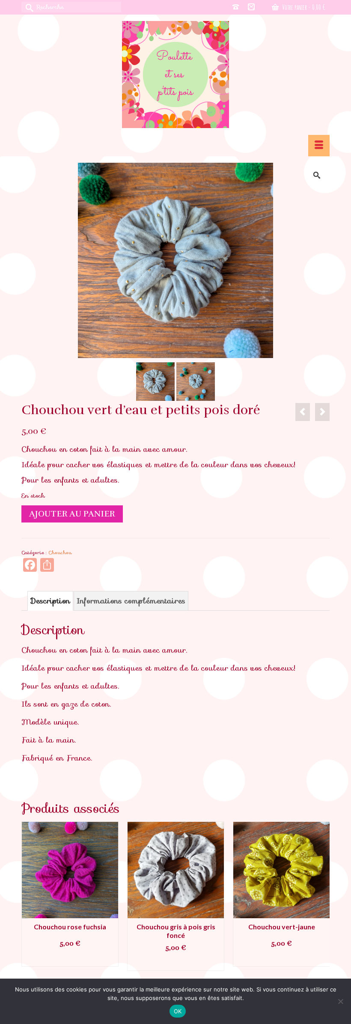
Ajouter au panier (72, 513)
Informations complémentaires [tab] (131, 601)
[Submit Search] (27, 7)
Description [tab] (50, 601)
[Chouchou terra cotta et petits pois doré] (302, 412)
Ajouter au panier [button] (70, 959)
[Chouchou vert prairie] (322, 412)
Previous (28, 896)
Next (322, 896)
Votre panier (303, 7)
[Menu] (319, 145)
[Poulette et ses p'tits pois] (175, 74)
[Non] (340, 1001)
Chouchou (60, 552)
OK (178, 1011)
